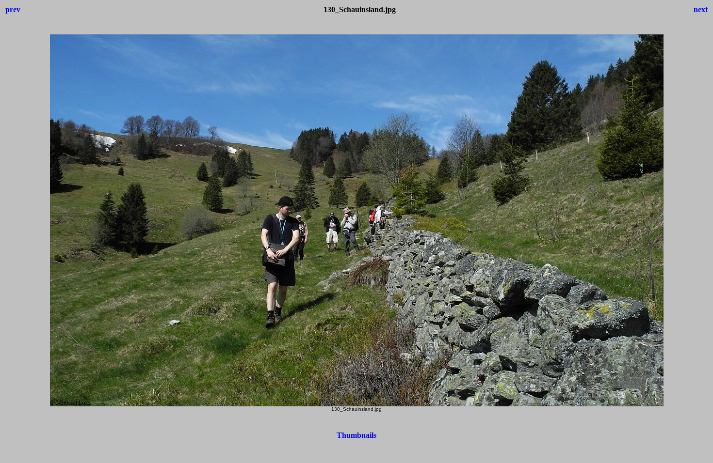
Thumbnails (356, 435)
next (701, 9)
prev (12, 9)
